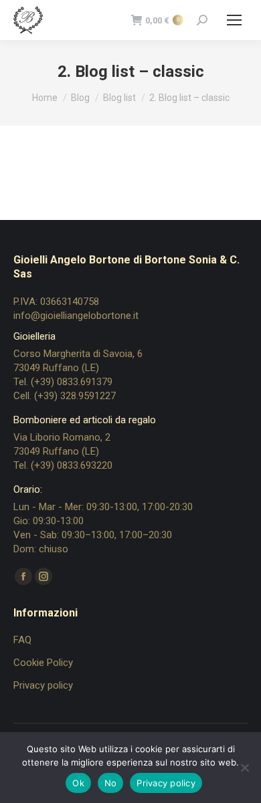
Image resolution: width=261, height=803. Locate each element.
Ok (78, 783)
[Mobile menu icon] (234, 20)
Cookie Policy (43, 663)
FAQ (22, 640)
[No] (244, 767)
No (110, 783)
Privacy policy (43, 685)
